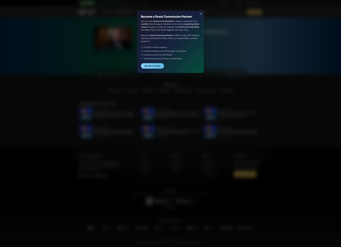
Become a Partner (152, 66)
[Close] (200, 13)
